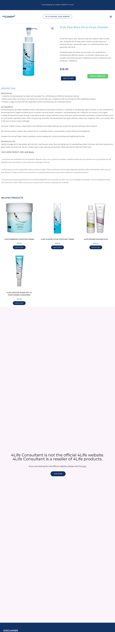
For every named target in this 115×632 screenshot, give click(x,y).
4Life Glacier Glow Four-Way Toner (57, 239)
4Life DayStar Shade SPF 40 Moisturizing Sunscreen (19, 294)
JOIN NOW (58, 474)
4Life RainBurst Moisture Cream (19, 239)
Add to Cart (68, 78)
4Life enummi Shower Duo (96, 239)
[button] (111, 16)
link (84, 466)
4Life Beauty (29, 152)
